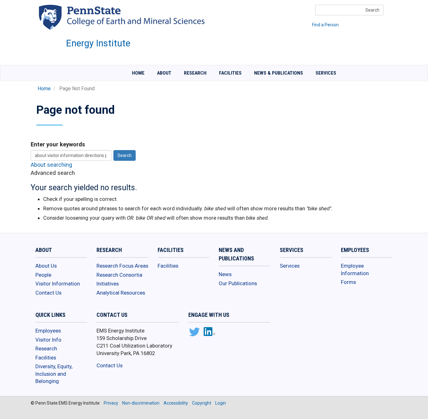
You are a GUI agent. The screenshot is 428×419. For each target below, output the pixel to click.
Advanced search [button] (53, 173)
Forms (348, 282)
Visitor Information (57, 283)
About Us (46, 266)
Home (138, 73)
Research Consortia (119, 275)
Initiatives (108, 283)
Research (195, 73)
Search (372, 10)
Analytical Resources (121, 293)
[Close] (7, 412)
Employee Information (355, 269)
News (225, 274)
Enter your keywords (58, 144)
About (164, 73)
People (43, 275)
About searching (51, 164)
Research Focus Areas (122, 266)
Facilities (230, 73)
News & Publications (278, 73)
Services (326, 73)
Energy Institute (98, 43)
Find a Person (325, 24)
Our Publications (238, 283)
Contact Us (48, 293)
